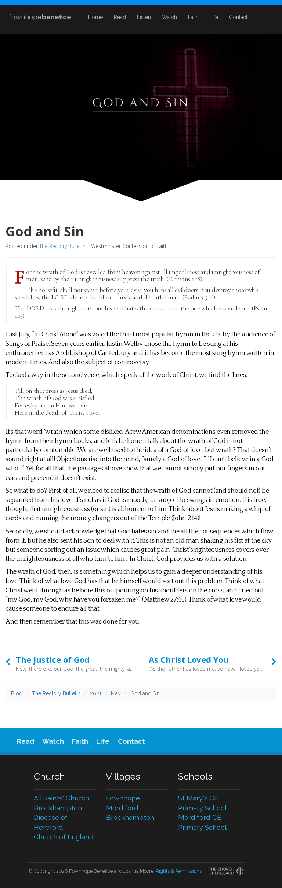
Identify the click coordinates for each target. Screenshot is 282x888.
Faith (193, 17)
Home (95, 17)
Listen (144, 17)
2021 (95, 693)
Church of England (64, 837)
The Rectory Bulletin (62, 246)
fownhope (40, 17)
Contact (238, 17)
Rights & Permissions (179, 871)
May (116, 693)
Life (214, 17)
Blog (16, 693)
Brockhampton (130, 817)
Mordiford (122, 808)
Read (120, 17)
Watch (169, 17)
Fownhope (123, 798)
